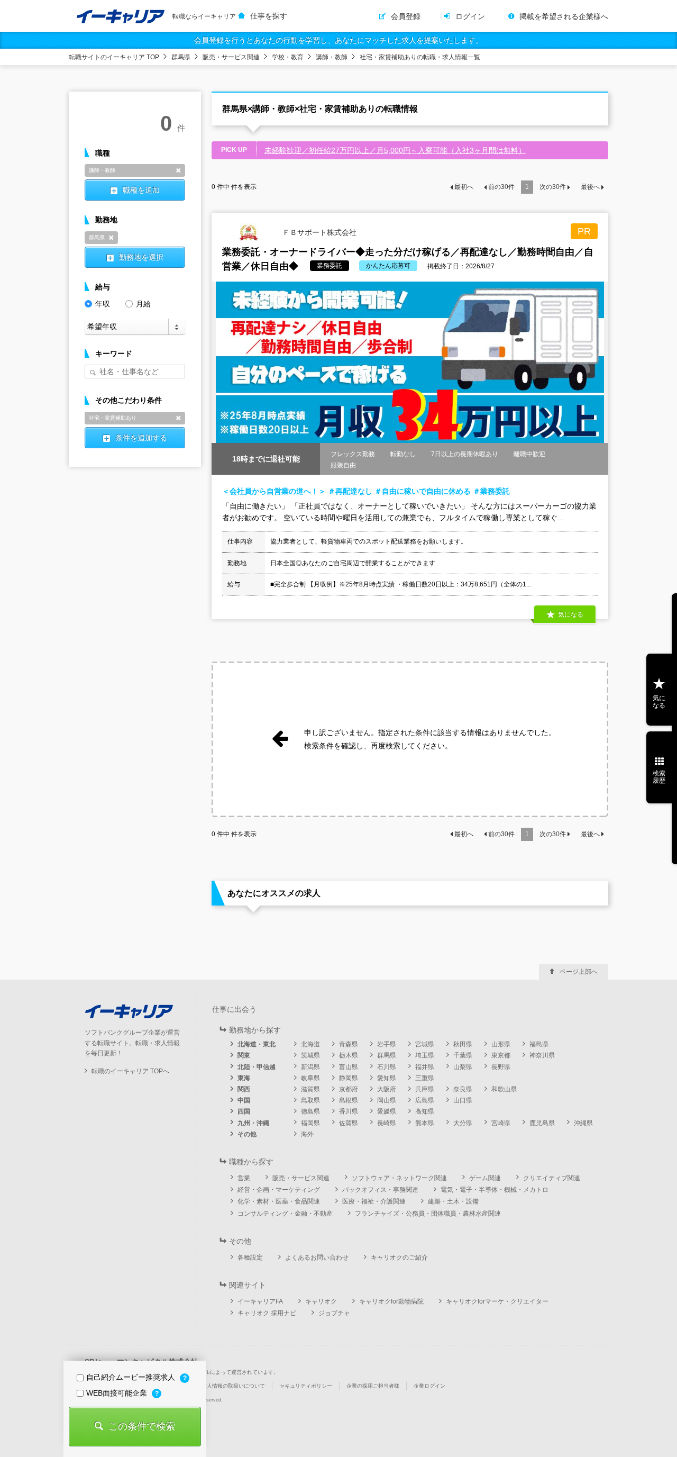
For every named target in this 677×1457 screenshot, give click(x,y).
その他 (247, 1134)
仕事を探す (268, 16)
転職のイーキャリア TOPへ (130, 1071)
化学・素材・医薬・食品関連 (278, 1201)
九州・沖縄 (253, 1123)
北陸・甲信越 (256, 1067)
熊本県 (424, 1123)
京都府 (348, 1089)
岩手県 (386, 1044)
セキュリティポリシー (305, 1386)
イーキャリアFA (260, 1301)
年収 (102, 304)
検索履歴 (659, 777)
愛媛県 (386, 1111)
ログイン (470, 16)
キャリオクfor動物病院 (391, 1301)
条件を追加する (141, 437)
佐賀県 (348, 1123)
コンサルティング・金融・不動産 (285, 1213)
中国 (243, 1100)
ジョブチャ (334, 1313)
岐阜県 (310, 1078)
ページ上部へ (579, 971)
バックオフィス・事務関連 (380, 1189)
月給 (143, 304)
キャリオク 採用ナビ (266, 1313)
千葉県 (462, 1055)
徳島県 (310, 1111)
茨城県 (310, 1055)
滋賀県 (310, 1089)
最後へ (590, 187)
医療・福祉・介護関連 (374, 1201)
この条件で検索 (141, 1426)
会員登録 (405, 16)
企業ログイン (429, 1386)
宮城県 (424, 1044)
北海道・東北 (256, 1044)
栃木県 (348, 1055)
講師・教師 (331, 57)
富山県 (348, 1067)
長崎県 (386, 1123)
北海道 (310, 1044)
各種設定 (250, 1257)
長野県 (500, 1067)
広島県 (424, 1100)
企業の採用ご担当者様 (372, 1386)
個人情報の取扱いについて (233, 1386)
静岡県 (348, 1078)
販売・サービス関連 (231, 57)
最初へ (463, 187)
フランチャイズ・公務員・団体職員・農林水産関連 (428, 1213)
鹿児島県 (542, 1123)
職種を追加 (141, 190)
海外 (307, 1134)
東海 (243, 1078)
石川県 (386, 1067)
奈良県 (462, 1089)
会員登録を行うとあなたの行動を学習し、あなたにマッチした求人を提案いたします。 (338, 40)
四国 (243, 1111)
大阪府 (386, 1089)
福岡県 (310, 1123)
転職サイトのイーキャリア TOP (114, 57)
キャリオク (321, 1301)
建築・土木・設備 (453, 1201)
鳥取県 (310, 1100)
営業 (243, 1178)
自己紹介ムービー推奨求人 (131, 1377)
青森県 (348, 1044)
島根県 (348, 1100)
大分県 (462, 1123)
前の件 (501, 187)
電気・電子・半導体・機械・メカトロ (494, 1189)
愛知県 (386, 1078)
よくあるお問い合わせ (317, 1257)
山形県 (500, 1044)
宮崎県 (500, 1123)
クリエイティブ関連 (551, 1178)
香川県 (348, 1111)
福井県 (424, 1067)
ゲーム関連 (485, 1178)
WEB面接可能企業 (117, 1393)
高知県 (424, 1111)
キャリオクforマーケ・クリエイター (497, 1301)
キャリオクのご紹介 (399, 1257)
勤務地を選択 (141, 257)
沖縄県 (583, 1123)
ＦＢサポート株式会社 (318, 232)
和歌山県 (504, 1089)
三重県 (424, 1078)
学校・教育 (288, 57)
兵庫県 (424, 1089)
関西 (243, 1089)
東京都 (500, 1055)
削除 (178, 170)
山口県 (462, 1100)
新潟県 (310, 1067)
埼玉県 (424, 1055)
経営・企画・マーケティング (278, 1189)
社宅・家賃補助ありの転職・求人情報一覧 (420, 57)
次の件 (552, 187)
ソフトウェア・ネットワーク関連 (399, 1178)
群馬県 (180, 57)
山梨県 (462, 1067)
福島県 (538, 1044)
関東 (243, 1055)
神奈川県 (542, 1055)
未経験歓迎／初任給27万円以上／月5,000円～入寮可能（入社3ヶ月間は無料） (395, 150)
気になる (659, 701)
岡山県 (386, 1100)
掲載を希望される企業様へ (563, 16)
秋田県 (462, 1044)
